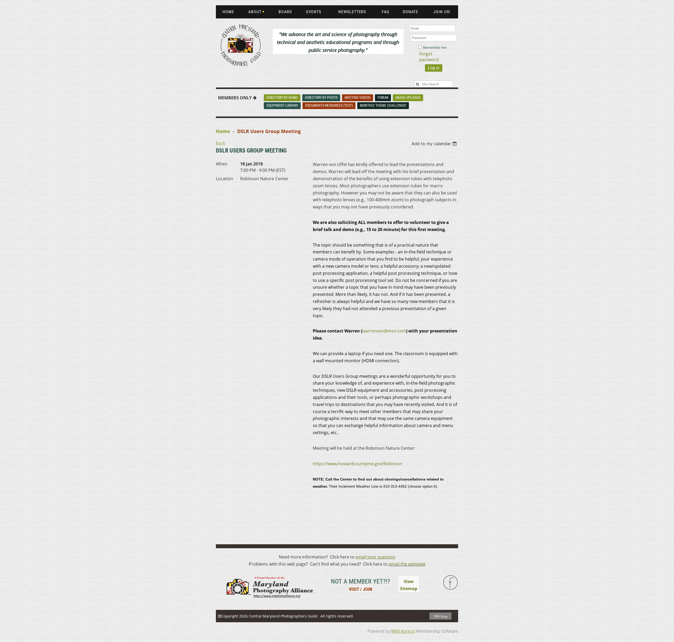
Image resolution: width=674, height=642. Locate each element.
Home (223, 131)
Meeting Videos (357, 97)
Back (220, 143)
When (221, 164)
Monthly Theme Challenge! (383, 105)
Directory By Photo (321, 97)
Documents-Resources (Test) (329, 105)
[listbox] (435, 143)
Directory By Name (282, 97)
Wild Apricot (403, 631)
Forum (383, 97)
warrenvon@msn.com (384, 331)
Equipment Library (282, 105)
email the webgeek (407, 564)
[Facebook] (450, 582)
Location (224, 179)
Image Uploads (407, 97)
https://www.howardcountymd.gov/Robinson (357, 464)
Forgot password (429, 56)
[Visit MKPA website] (269, 601)
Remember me (434, 47)
